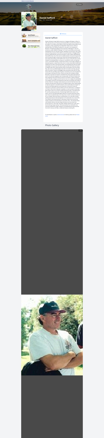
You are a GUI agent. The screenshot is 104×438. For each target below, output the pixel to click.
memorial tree (60, 114)
